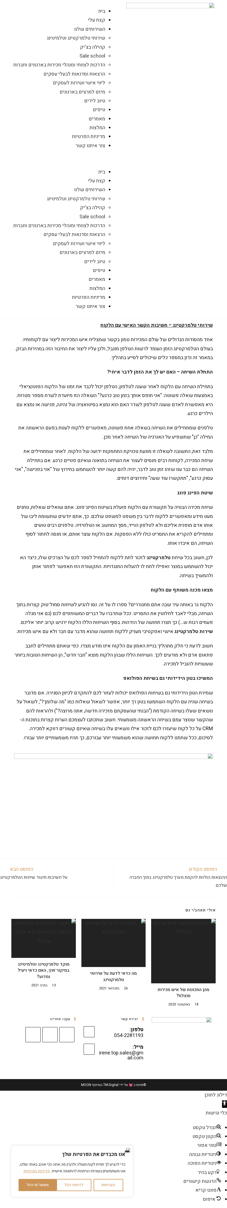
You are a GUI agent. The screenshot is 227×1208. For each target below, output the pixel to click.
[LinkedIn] (50, 1034)
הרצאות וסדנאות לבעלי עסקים (74, 74)
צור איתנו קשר (90, 145)
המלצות (97, 127)
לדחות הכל (74, 1185)
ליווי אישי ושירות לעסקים (79, 83)
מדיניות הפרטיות (37, 1171)
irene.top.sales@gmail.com (121, 1055)
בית (101, 11)
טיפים (99, 109)
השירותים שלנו (89, 29)
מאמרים (97, 119)
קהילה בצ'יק (92, 47)
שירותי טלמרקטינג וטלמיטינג (76, 38)
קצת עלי (96, 20)
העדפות (108, 1185)
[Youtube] (33, 1034)
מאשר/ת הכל (38, 1185)
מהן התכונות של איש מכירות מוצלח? (183, 993)
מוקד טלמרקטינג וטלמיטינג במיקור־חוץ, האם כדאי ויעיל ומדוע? (43, 970)
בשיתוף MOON (91, 1084)
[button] (57, 158)
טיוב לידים (94, 101)
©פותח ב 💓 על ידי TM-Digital (124, 1084)
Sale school (92, 56)
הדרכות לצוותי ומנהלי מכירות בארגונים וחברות (59, 65)
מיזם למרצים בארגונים (82, 92)
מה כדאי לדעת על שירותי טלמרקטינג (113, 976)
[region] (72, 1171)
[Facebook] (66, 1034)
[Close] (127, 1150)
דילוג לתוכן (216, 1095)
